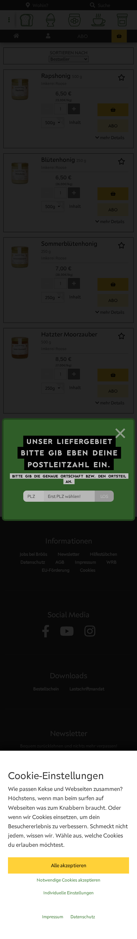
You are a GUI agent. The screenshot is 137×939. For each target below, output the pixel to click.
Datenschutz (82, 916)
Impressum (52, 916)
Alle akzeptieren (68, 865)
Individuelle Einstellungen (68, 892)
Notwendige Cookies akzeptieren (68, 880)
